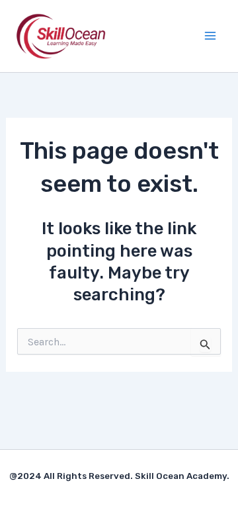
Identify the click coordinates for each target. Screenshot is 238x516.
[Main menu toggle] (210, 35)
